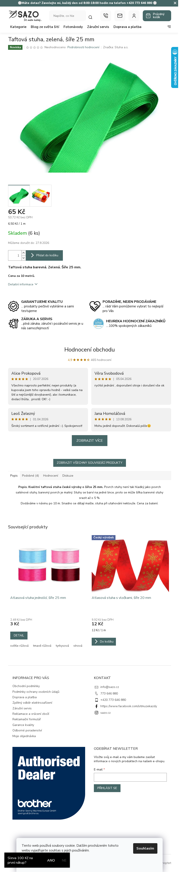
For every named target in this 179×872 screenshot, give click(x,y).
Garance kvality (23, 725)
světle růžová (19, 646)
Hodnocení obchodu (89, 349)
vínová (77, 646)
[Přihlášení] (134, 15)
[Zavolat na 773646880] (105, 15)
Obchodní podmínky (26, 686)
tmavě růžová (42, 646)
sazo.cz (105, 713)
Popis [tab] (14, 476)
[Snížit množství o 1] (23, 257)
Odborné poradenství (27, 730)
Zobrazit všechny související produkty (89, 463)
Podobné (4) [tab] (30, 476)
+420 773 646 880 (113, 700)
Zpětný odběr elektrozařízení (32, 703)
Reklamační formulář (26, 719)
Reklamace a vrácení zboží (30, 714)
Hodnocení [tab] (50, 476)
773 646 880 (109, 693)
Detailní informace (20, 284)
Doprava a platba (24, 697)
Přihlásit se (107, 788)
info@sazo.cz (109, 687)
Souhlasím (145, 848)
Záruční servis (22, 708)
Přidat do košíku (47, 255)
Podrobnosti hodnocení (83, 47)
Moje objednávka (24, 736)
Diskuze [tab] (67, 476)
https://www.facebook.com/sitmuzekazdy (128, 706)
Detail (19, 635)
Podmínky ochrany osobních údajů (35, 692)
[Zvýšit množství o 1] (23, 252)
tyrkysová (62, 646)
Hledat (92, 17)
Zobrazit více (89, 440)
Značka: (115, 47)
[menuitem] (18, 27)
